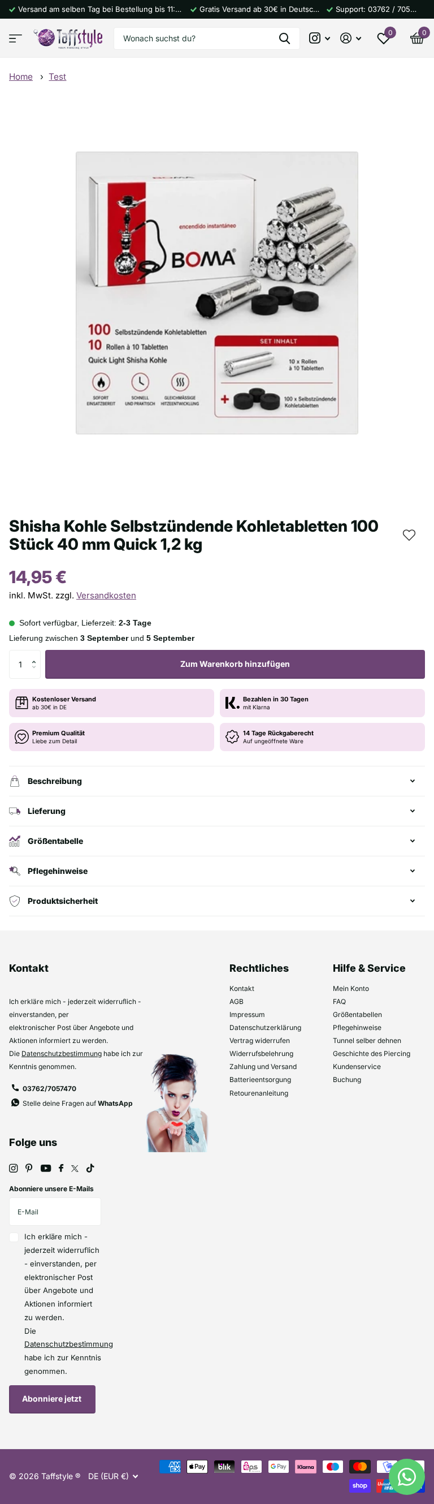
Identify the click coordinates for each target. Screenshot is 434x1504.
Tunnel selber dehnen (367, 1040)
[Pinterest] (29, 1168)
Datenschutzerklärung (265, 1027)
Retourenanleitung (258, 1093)
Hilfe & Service (369, 968)
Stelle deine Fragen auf (78, 1103)
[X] (75, 1168)
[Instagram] (13, 1168)
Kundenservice (357, 1066)
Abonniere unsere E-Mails (51, 1188)
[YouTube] (46, 1169)
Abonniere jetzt (52, 1398)
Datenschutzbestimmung (61, 1053)
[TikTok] (90, 1168)
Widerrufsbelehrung (261, 1053)
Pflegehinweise (357, 1027)
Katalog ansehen (15, 38)
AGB (236, 1001)
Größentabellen (357, 1014)
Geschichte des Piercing (371, 1053)
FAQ (339, 1001)
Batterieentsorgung (260, 1079)
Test (57, 76)
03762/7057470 (49, 1088)
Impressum (247, 1014)
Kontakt (241, 988)
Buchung (347, 1079)
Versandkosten (106, 595)
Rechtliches (259, 968)
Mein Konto (351, 988)
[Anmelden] (351, 38)
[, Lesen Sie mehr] (320, 38)
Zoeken (284, 38)
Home (21, 76)
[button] (408, 534)
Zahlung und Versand (263, 1066)
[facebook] (61, 1169)
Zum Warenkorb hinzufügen (235, 664)
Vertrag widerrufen (259, 1040)
